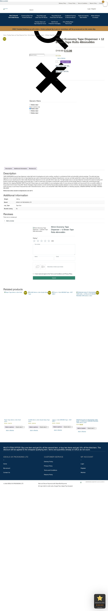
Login (82, 464)
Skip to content (4, 1)
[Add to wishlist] (23, 427)
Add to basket (66, 62)
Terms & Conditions (82, 3)
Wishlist (83, 472)
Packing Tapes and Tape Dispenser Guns (17, 35)
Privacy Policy (72, 3)
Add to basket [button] (81, 428)
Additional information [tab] (20, 168)
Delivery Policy (62, 3)
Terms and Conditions (50, 470)
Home (4, 35)
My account (6, 468)
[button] (60, 58)
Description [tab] (8, 168)
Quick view (19, 427)
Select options (9, 427)
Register (83, 468)
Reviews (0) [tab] (32, 168)
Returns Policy (93, 3)
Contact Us (102, 3)
